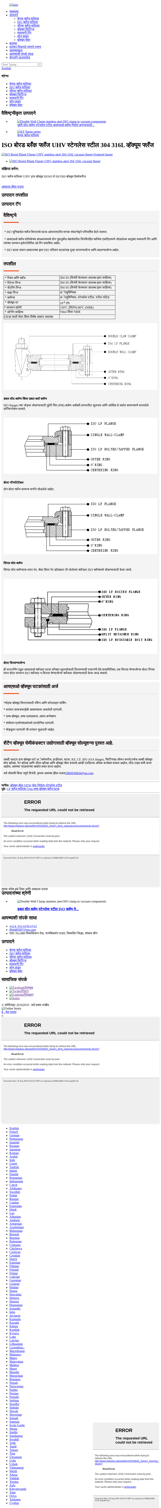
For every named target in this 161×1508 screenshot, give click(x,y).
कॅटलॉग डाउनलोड (19, 57)
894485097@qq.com (22, 929)
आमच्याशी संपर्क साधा (21, 54)
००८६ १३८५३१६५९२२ (23, 926)
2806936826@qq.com (79, 773)
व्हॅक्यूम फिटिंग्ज (25, 29)
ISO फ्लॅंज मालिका (27, 22)
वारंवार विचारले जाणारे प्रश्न (25, 47)
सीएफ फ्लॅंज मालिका (28, 25)
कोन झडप (23, 36)
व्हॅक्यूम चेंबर (23, 39)
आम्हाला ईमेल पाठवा (13, 186)
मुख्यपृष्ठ (14, 11)
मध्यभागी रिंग (24, 32)
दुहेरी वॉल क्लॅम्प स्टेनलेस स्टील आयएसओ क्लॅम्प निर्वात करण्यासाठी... (55, 125)
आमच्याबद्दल (16, 50)
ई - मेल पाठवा (9, 1012)
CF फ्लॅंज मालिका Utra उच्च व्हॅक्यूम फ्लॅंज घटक (33, 789)
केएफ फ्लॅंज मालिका (28, 18)
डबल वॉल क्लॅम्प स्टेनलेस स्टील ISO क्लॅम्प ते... (48, 909)
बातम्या (13, 43)
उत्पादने (13, 15)
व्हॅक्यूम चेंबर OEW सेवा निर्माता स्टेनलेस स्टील (36, 785)
